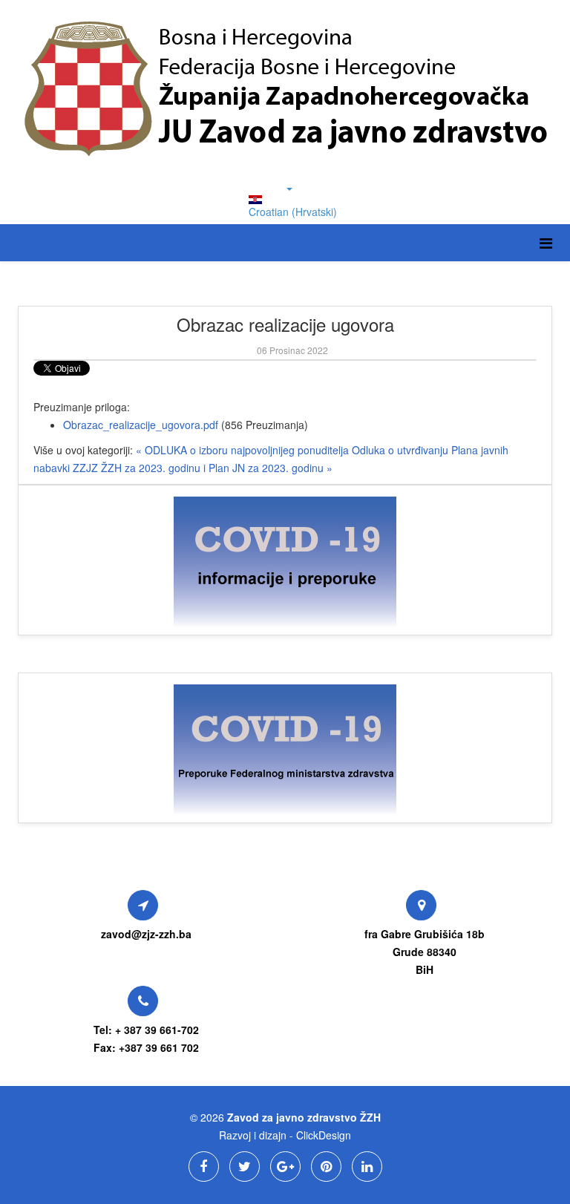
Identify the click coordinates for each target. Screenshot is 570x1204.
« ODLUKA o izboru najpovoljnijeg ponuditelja (244, 449)
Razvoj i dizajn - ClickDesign (285, 1135)
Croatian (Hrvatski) (293, 211)
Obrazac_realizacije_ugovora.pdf (140, 424)
